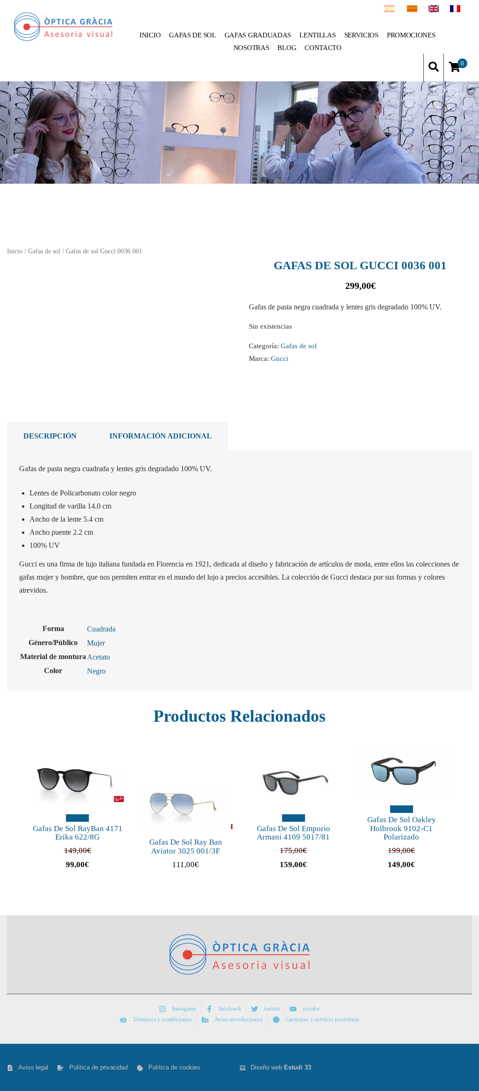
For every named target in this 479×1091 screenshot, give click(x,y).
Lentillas (317, 35)
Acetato (98, 657)
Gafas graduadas (258, 35)
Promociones (411, 35)
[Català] (412, 10)
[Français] (455, 10)
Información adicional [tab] (160, 436)
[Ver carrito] (454, 67)
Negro (96, 671)
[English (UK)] (433, 10)
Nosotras (251, 47)
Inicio (149, 35)
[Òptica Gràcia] (63, 26)
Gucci (279, 358)
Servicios (361, 35)
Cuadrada (101, 629)
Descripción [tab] (50, 436)
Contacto (323, 47)
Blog (286, 47)
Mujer (96, 643)
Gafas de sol (192, 35)
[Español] (389, 10)
